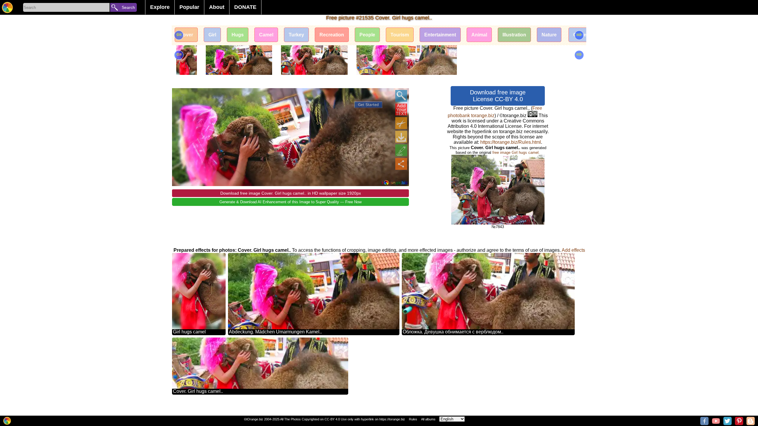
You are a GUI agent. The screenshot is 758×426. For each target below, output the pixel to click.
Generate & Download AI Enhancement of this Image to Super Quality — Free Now (290, 202)
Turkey (296, 34)
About (216, 7)
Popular (189, 7)
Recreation (331, 34)
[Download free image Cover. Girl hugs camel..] (401, 137)
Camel (266, 34)
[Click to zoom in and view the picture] (401, 96)
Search (128, 7)
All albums (428, 419)
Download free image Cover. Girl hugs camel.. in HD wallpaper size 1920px (290, 193)
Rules (413, 419)
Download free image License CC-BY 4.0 (498, 95)
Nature (549, 34)
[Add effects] (401, 150)
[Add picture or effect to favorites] (180, 96)
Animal (479, 34)
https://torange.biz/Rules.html (510, 142)
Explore (160, 7)
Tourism (400, 34)
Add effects (573, 250)
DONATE (245, 7)
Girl (212, 34)
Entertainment (440, 34)
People (367, 34)
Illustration (514, 34)
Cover (186, 34)
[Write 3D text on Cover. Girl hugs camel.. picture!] (401, 109)
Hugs (238, 34)
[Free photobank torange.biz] (7, 7)
